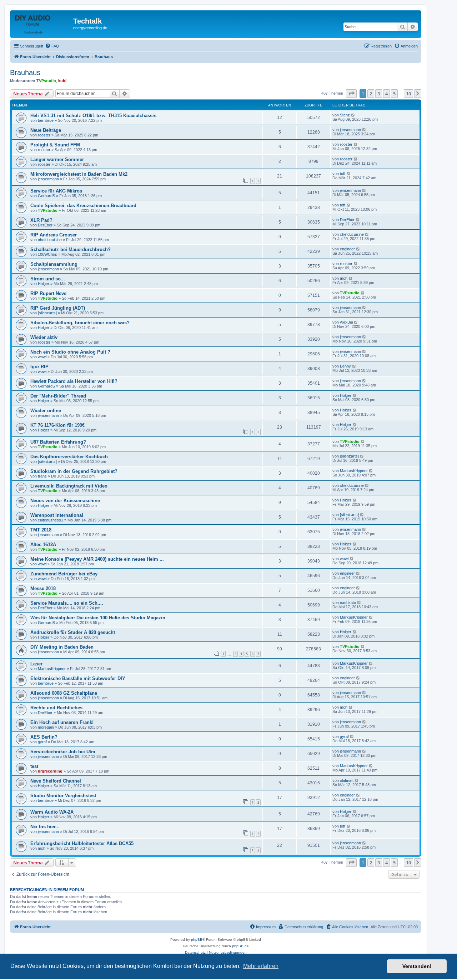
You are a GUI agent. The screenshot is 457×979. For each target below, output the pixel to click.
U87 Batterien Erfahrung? (58, 442)
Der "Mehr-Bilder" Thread (58, 396)
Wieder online (45, 410)
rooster (44, 135)
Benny (345, 366)
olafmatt (346, 780)
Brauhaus (25, 72)
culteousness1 (50, 520)
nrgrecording (50, 771)
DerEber (45, 225)
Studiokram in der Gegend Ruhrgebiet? (73, 471)
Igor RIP (39, 366)
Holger (43, 283)
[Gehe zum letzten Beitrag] (353, 115)
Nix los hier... (45, 826)
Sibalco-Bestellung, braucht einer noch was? (80, 322)
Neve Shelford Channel (55, 781)
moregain (46, 727)
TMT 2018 (40, 530)
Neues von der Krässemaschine (65, 500)
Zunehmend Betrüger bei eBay (63, 573)
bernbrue (46, 120)
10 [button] (408, 93)
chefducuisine (50, 240)
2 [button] (371, 93)
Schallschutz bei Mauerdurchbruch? (70, 249)
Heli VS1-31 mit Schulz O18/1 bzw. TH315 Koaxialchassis (93, 115)
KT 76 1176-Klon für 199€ (57, 425)
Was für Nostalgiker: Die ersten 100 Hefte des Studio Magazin (97, 617)
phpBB (196, 939)
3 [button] (378, 93)
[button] (351, 93)
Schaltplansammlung (53, 264)
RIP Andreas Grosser (53, 235)
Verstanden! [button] (417, 966)
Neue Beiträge (45, 130)
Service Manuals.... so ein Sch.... (66, 603)
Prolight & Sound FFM (55, 145)
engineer (347, 249)
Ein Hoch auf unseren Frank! (62, 722)
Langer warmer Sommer (57, 159)
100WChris (47, 254)
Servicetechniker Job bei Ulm (62, 751)
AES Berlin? (43, 737)
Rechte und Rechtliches (56, 707)
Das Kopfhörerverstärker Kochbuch (69, 456)
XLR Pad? (41, 220)
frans (42, 476)
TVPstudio (46, 81)
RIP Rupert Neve (48, 293)
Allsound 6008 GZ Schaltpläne (63, 693)
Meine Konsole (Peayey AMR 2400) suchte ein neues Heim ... (97, 559)
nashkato (348, 602)
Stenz (345, 115)
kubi (62, 81)
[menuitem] (52, 46)
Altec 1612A (43, 544)
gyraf (42, 742)
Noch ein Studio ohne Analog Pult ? (70, 352)
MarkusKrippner (354, 471)
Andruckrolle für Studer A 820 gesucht (72, 632)
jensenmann (350, 130)
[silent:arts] (47, 313)
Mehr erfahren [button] (260, 966)
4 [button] (386, 93)
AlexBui (346, 322)
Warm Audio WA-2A (52, 812)
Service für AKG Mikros (56, 191)
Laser (36, 663)
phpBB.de (240, 946)
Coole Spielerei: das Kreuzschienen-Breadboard (83, 205)
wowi (42, 357)
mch (343, 278)
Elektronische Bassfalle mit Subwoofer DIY (77, 678)
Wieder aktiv (43, 337)
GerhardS (46, 196)
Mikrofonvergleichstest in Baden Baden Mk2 (78, 174)
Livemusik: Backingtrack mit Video (68, 486)
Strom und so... (47, 278)
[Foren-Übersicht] (42, 23)
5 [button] (394, 93)
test (34, 766)
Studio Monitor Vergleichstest (63, 795)
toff (342, 173)
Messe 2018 (43, 588)
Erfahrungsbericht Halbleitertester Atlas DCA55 (82, 843)
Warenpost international (56, 515)
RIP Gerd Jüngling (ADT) (57, 308)
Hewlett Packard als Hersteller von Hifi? (73, 381)
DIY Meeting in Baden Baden (62, 647)
